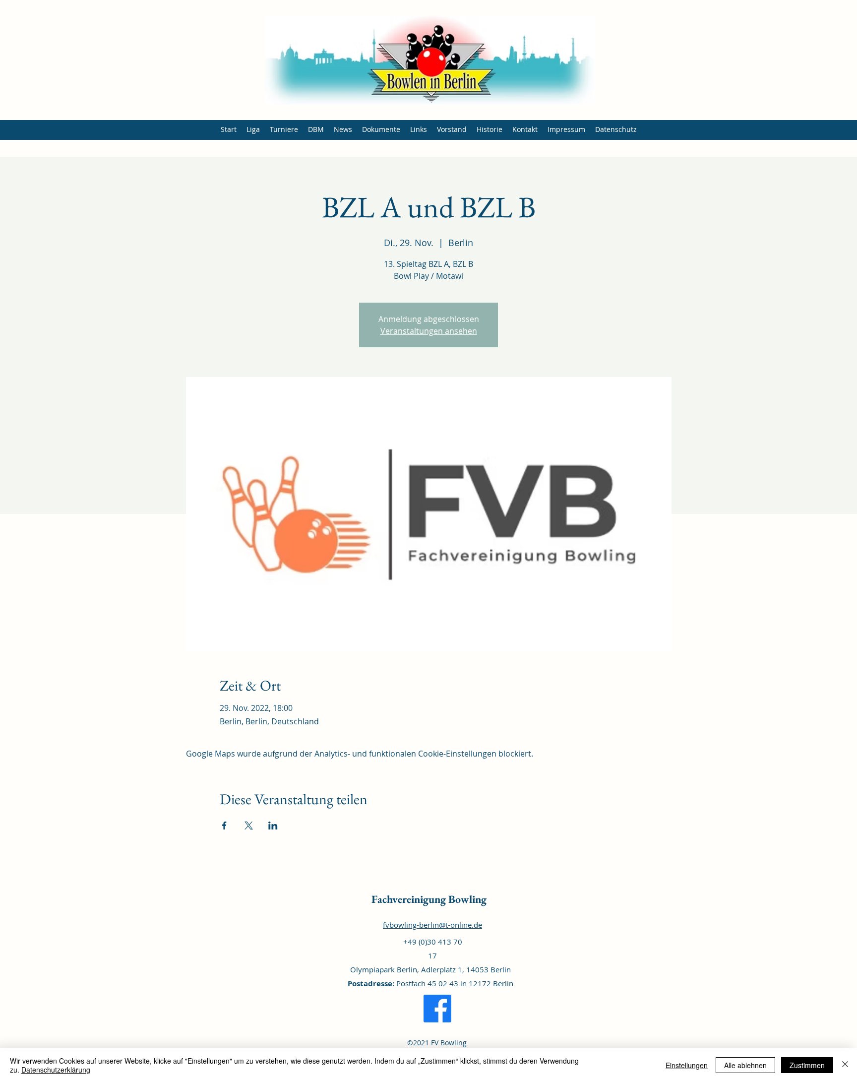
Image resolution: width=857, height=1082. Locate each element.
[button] (253, 129)
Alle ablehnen (745, 1065)
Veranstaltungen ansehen (428, 330)
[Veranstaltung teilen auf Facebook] (224, 825)
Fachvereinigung (408, 899)
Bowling (466, 899)
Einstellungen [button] (687, 1065)
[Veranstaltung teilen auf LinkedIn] (273, 825)
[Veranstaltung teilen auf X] (248, 825)
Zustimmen (807, 1065)
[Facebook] (437, 1008)
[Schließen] (845, 1065)
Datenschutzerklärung (55, 1070)
